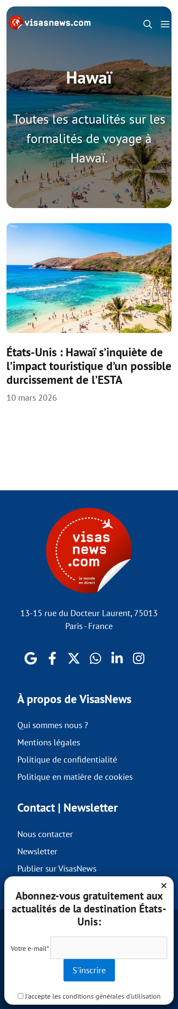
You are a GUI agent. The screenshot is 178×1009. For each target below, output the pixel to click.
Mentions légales (48, 742)
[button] (147, 24)
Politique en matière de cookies (75, 776)
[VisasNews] (50, 22)
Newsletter (37, 851)
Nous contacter (45, 834)
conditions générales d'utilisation (112, 996)
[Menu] (167, 24)
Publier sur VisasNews (56, 868)
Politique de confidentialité (67, 759)
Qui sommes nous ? (52, 725)
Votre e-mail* (30, 948)
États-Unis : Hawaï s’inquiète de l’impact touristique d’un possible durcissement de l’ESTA (89, 366)
